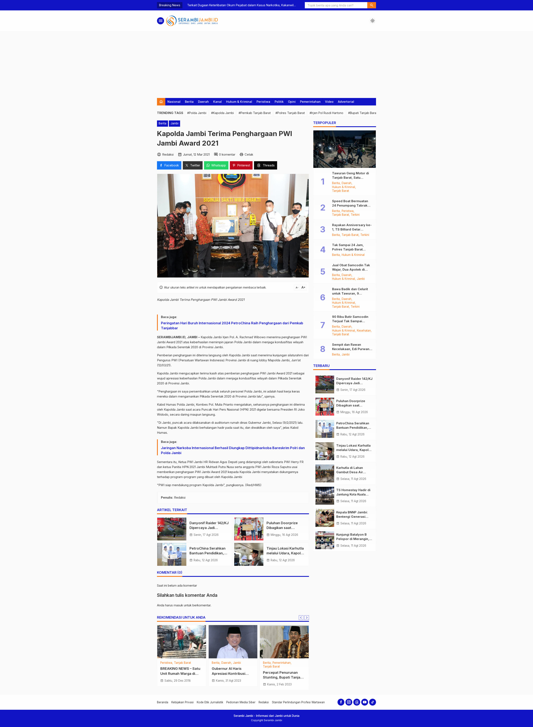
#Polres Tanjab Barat (290, 113)
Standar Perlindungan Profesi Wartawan (298, 702)
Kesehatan (167, 662)
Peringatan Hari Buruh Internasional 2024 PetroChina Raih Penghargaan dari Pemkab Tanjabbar (232, 325)
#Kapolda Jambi (222, 113)
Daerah (203, 101)
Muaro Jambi (293, 662)
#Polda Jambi (196, 113)
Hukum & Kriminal (239, 101)
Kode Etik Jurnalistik (210, 702)
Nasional (174, 101)
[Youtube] (364, 702)
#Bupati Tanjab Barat (362, 113)
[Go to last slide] (301, 617)
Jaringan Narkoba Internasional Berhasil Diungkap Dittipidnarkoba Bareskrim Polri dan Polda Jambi (233, 450)
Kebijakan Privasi (182, 702)
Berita (189, 101)
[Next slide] (306, 617)
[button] (371, 5)
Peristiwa (263, 101)
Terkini (355, 214)
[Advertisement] (266, 62)
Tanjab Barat (340, 190)
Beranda (162, 702)
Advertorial (346, 101)
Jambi (174, 123)
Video (329, 101)
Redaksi (264, 702)
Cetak (249, 154)
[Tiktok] (372, 702)
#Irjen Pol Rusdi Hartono (326, 113)
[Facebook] (340, 702)
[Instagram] (348, 702)
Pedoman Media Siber (240, 702)
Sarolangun (184, 662)
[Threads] (356, 702)
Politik (279, 101)
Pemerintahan (310, 101)
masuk (178, 605)
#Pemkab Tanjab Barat (255, 113)
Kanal (217, 101)
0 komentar (227, 154)
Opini (292, 101)
